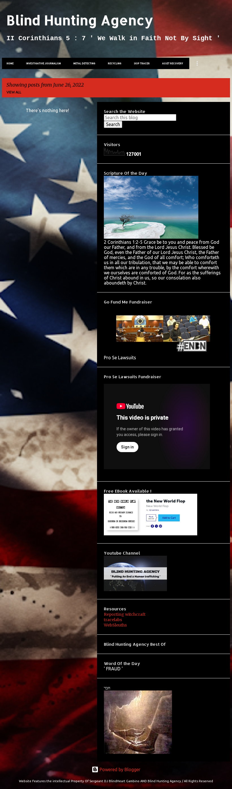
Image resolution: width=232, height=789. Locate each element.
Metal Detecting (84, 63)
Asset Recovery (172, 63)
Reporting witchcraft (124, 614)
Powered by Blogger (119, 769)
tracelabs (113, 619)
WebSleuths (115, 625)
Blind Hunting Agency (80, 20)
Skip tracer (142, 63)
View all (14, 92)
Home (10, 63)
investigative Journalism (43, 63)
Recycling (114, 63)
